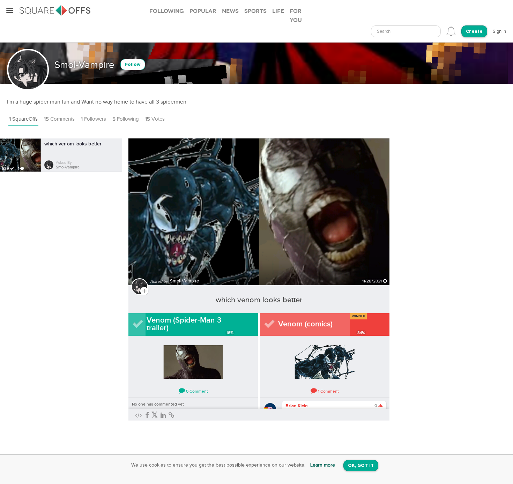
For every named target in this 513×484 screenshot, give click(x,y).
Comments (59, 119)
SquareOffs (23, 119)
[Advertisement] (446, 243)
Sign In (499, 31)
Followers (93, 119)
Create (474, 31)
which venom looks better (259, 299)
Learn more (322, 465)
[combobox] (406, 31)
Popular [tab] (202, 11)
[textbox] (405, 31)
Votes (155, 119)
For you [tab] (296, 16)
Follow (133, 64)
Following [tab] (166, 11)
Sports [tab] (255, 11)
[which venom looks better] (258, 207)
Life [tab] (278, 11)
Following (125, 119)
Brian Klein (296, 406)
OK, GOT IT (361, 465)
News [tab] (230, 11)
